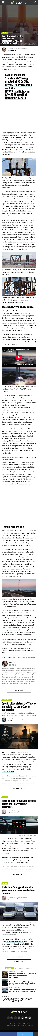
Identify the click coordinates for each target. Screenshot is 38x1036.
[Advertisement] (19, 116)
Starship (32, 657)
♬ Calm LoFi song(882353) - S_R (12, 1001)
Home (9, 1023)
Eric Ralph (11, 50)
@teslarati (5, 996)
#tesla (10, 999)
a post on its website (11, 776)
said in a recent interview (15, 941)
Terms (23, 1026)
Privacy (31, 1026)
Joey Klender (12, 812)
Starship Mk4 (6, 453)
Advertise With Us (12, 1026)
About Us (17, 1023)
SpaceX (24, 657)
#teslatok (15, 999)
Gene (10, 720)
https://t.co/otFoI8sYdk (18, 84)
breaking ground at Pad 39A (11, 630)
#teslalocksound (24, 999)
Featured (17, 657)
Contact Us (26, 1023)
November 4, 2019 (15, 97)
